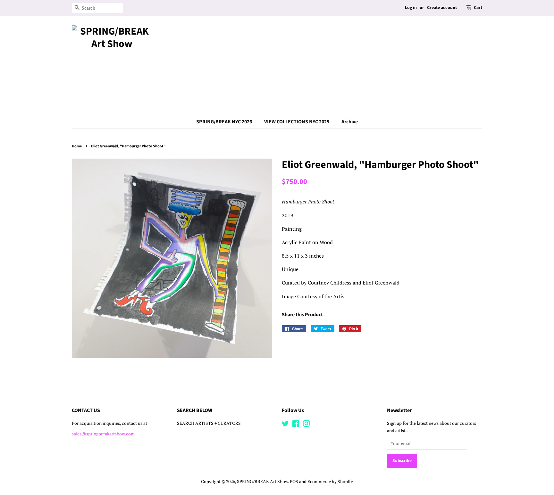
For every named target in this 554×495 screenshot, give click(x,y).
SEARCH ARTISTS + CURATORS (209, 423)
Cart (478, 7)
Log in (411, 7)
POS (294, 481)
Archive (349, 121)
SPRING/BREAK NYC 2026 (224, 121)
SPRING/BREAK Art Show (262, 481)
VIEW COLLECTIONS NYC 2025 (296, 121)
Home (77, 146)
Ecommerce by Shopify (330, 481)
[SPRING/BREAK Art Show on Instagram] (306, 425)
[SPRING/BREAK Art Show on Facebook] (295, 425)
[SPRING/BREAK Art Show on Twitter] (285, 425)
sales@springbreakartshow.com (103, 434)
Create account (442, 7)
